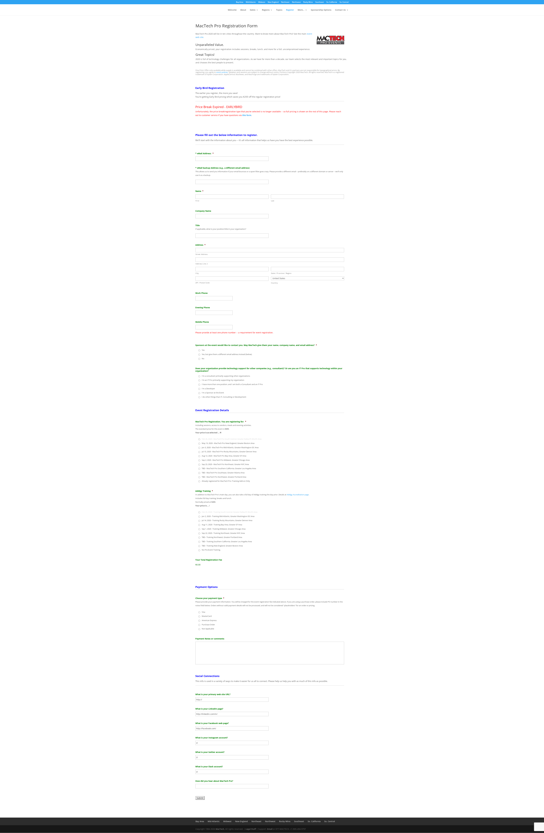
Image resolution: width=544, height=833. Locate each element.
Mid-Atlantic (251, 2)
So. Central (344, 2)
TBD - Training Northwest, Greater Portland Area (222, 537)
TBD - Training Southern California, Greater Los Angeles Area (227, 541)
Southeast (319, 2)
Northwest (296, 2)
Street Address (202, 254)
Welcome (232, 10)
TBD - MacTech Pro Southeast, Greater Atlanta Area (223, 472)
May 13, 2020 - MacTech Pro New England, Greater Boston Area (228, 443)
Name (199, 191)
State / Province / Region (281, 273)
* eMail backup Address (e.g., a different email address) (222, 168)
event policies (222, 72)
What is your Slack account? (209, 766)
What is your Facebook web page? (212, 723)
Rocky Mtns (308, 2)
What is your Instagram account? (211, 737)
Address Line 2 (202, 264)
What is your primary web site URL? (212, 694)
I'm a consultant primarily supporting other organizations (226, 376)
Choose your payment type (209, 598)
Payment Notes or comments (209, 638)
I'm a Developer (208, 388)
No (203, 358)
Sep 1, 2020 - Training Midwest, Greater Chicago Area (224, 529)
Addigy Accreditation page (298, 494)
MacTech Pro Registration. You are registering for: (220, 421)
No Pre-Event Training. (211, 550)
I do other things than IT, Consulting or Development (224, 397)
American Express (209, 620)
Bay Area (239, 2)
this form (246, 115)
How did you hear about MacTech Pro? (214, 781)
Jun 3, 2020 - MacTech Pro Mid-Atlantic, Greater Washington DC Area (230, 447)
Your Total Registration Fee (208, 560)
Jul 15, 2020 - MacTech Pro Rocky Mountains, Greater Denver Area (229, 451)
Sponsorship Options (321, 10)
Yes (203, 350)
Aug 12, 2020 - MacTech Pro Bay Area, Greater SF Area (224, 456)
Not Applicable (208, 628)
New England (273, 2)
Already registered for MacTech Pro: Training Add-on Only (226, 481)
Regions (266, 10)
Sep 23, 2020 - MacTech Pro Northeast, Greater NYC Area (225, 464)
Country (274, 283)
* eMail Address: (204, 153)
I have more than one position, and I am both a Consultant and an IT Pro (232, 384)
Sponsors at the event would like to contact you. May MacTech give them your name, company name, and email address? (256, 345)
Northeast (285, 2)
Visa (203, 612)
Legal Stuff (251, 829)
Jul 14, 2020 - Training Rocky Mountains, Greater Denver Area (227, 520)
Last (272, 201)
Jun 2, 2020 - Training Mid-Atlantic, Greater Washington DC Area (228, 516)
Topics (279, 10)
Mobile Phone (202, 322)
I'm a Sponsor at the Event (213, 392)
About (243, 10)
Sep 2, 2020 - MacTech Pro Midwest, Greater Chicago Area (226, 460)
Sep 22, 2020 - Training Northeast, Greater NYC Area (223, 533)
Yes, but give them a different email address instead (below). (227, 354)
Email (269, 829)
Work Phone (201, 293)
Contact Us (340, 10)
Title (197, 225)
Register (290, 10)
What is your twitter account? (210, 752)
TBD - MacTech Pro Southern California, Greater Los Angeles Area (229, 468)
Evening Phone (202, 307)
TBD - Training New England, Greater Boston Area (222, 545)
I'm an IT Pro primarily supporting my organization (223, 380)
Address (200, 245)
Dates (252, 10)
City (197, 273)
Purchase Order (208, 624)
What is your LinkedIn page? (209, 709)
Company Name (203, 211)
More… (301, 10)
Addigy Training (204, 491)
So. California (331, 2)
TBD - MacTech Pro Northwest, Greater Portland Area (224, 477)
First (197, 201)
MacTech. (220, 829)
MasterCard (207, 616)
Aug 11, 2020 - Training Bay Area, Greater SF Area (222, 524)
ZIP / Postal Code (203, 283)
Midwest (261, 2)
